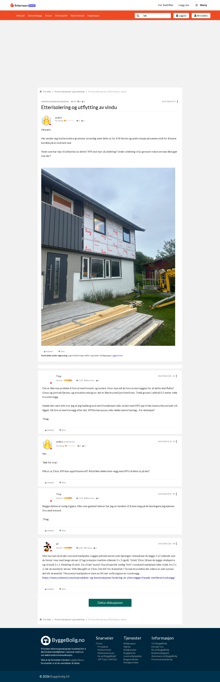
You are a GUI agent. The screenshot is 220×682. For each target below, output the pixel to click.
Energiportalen (131, 662)
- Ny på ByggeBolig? (106, 656)
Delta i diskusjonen (110, 603)
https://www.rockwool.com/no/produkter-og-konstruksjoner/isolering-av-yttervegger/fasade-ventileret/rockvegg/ (108, 577)
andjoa (58, 117)
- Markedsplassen (105, 653)
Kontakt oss (157, 646)
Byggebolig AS (59, 676)
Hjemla (127, 646)
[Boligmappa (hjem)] (23, 5)
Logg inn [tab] (182, 15)
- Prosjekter (102, 646)
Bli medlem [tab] (202, 15)
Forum (48, 15)
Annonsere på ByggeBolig (164, 656)
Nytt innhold (77, 15)
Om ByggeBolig (159, 643)
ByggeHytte (129, 653)
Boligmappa (130, 643)
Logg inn (184, 5)
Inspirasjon (93, 15)
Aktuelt (20, 15)
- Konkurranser (103, 649)
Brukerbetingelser (160, 653)
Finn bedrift (61, 15)
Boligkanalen (130, 649)
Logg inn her (117, 355)
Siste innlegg (35, 15)
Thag (58, 376)
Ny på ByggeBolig (160, 649)
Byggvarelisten (131, 659)
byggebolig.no (76, 660)
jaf (57, 543)
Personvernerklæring (161, 659)
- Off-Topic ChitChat (106, 659)
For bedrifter (165, 5)
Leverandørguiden (133, 656)
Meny (203, 5)
